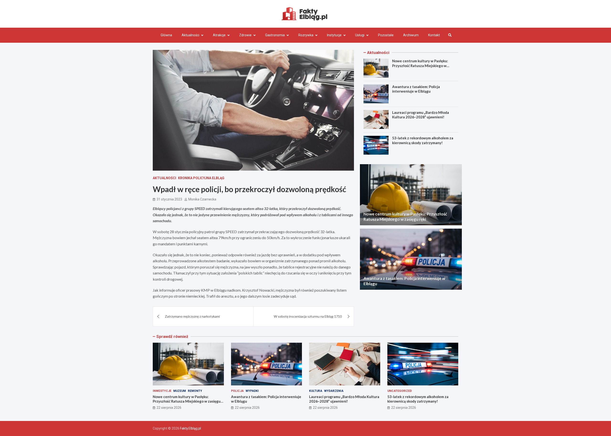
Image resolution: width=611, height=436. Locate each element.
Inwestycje (162, 391)
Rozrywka (305, 35)
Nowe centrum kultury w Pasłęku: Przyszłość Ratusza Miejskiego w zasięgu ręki (420, 65)
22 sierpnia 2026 (169, 408)
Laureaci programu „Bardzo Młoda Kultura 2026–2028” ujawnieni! (420, 114)
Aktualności (190, 35)
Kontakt (434, 35)
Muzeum (179, 391)
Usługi (359, 35)
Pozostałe (386, 35)
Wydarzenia (333, 391)
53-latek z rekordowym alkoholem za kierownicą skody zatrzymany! (422, 140)
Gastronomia (275, 35)
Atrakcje (219, 35)
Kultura (315, 391)
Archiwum (411, 35)
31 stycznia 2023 (169, 199)
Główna (166, 35)
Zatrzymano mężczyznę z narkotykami (192, 316)
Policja (237, 391)
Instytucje (334, 35)
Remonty (195, 391)
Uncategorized (399, 391)
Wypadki (252, 391)
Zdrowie (245, 35)
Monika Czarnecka (202, 199)
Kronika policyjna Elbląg (201, 178)
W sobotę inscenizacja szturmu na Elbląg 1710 (308, 316)
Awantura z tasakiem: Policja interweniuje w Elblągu (416, 89)
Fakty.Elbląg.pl (190, 428)
